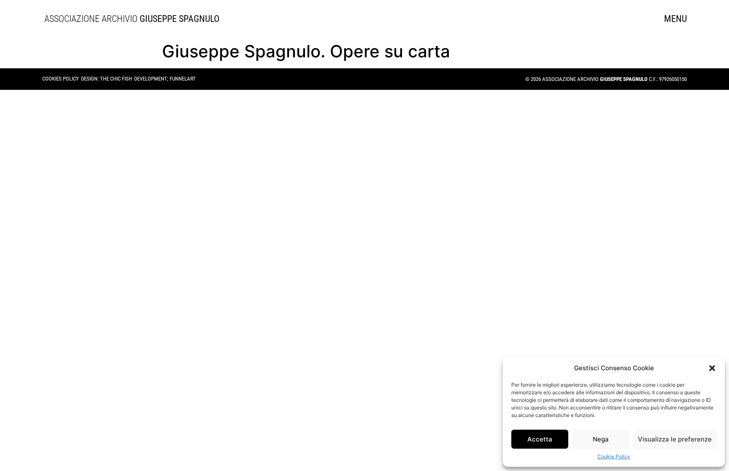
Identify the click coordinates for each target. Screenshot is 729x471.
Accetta (539, 439)
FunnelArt (183, 78)
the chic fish (116, 78)
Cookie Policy (613, 456)
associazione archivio (128, 18)
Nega (601, 439)
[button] (712, 368)
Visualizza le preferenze (675, 439)
